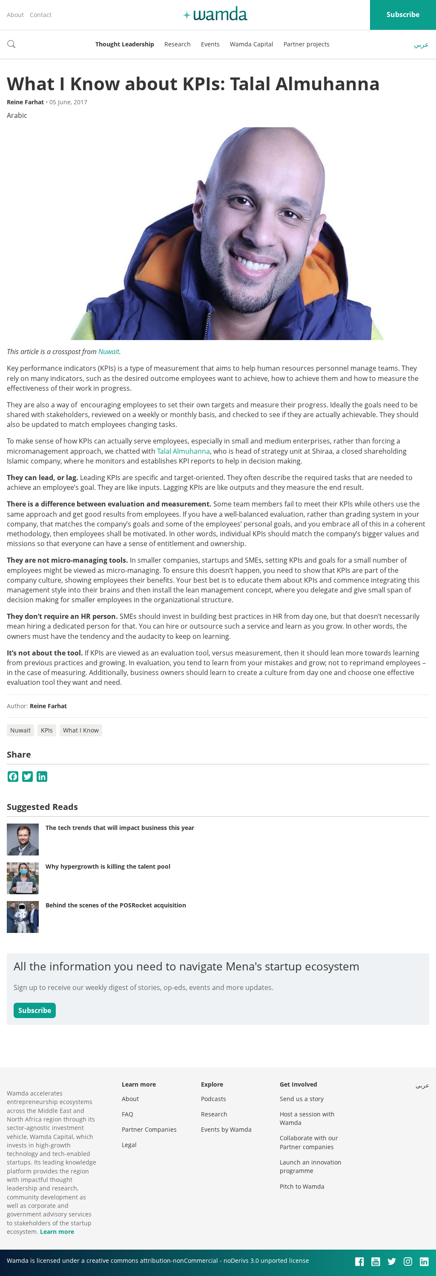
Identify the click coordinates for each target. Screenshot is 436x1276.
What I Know (81, 730)
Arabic (17, 115)
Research (177, 44)
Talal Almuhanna (183, 451)
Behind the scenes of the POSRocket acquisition (116, 905)
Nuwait (108, 351)
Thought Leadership (124, 44)
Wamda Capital (251, 44)
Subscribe (403, 14)
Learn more (57, 1231)
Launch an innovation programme (310, 1166)
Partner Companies (149, 1129)
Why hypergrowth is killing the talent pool (108, 866)
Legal (129, 1145)
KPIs (47, 730)
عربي (421, 44)
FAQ (127, 1114)
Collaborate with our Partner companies (309, 1142)
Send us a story (302, 1099)
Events (210, 44)
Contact (41, 15)
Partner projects (307, 44)
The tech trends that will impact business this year (120, 828)
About (15, 15)
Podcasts (213, 1099)
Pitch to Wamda (302, 1186)
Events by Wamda (226, 1129)
